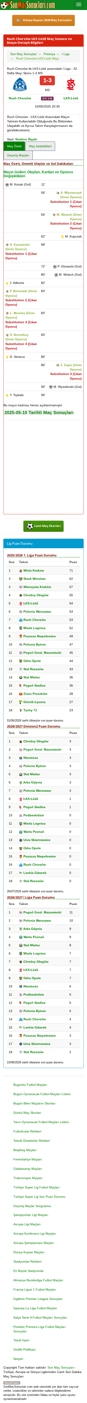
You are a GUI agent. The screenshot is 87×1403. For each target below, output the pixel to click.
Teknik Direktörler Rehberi (31, 1140)
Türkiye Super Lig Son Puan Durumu (39, 1196)
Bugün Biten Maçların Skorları (34, 1103)
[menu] (79, 4)
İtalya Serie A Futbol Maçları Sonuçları (40, 1317)
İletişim (18, 1359)
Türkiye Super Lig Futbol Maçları (36, 1187)
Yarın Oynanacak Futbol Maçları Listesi (41, 1122)
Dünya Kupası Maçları (29, 1252)
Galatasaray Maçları (27, 1168)
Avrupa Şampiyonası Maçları (33, 1243)
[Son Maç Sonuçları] (28, 5)
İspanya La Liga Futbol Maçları (35, 1308)
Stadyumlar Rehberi (27, 1261)
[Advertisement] (43, 467)
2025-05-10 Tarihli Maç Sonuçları (39, 412)
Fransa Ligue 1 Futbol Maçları (34, 1289)
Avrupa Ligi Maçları (27, 1224)
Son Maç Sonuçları (61, 1367)
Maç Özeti (14, 146)
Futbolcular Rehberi (27, 1131)
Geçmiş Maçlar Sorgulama (32, 1206)
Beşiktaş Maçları (25, 1150)
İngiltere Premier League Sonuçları (38, 1299)
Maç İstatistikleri (40, 146)
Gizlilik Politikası (24, 1349)
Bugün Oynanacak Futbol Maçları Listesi (41, 1094)
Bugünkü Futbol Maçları (30, 1084)
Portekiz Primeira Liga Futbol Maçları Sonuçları (39, 1329)
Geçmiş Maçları (18, 155)
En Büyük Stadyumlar (28, 1271)
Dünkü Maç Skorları (27, 1112)
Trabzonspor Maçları (28, 1178)
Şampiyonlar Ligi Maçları (30, 1215)
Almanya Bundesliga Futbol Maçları (38, 1280)
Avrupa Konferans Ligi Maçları (34, 1233)
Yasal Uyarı (21, 1340)
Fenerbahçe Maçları (27, 1159)
